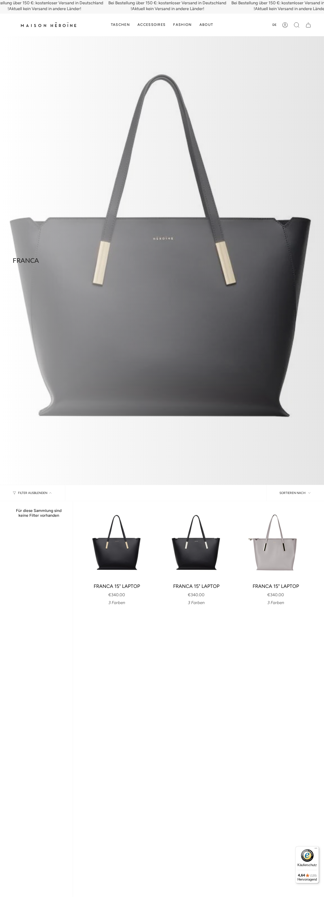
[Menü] (316, 849)
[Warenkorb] (308, 25)
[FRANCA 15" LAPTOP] (116, 545)
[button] (120, 24)
